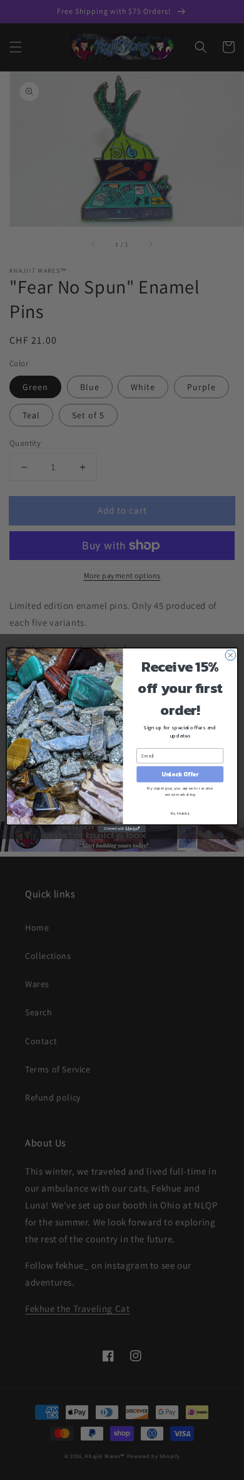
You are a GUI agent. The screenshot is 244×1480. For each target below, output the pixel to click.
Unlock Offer (179, 774)
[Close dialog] (230, 655)
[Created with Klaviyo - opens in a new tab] (122, 828)
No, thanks (180, 814)
